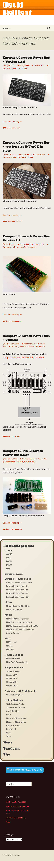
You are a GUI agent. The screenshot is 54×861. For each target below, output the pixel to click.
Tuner (8, 736)
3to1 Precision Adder (15, 703)
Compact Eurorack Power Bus (31, 65)
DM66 (9, 561)
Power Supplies (14, 655)
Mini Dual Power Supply (17, 662)
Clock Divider (12, 711)
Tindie (23, 157)
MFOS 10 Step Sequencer (17, 618)
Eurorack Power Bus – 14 (17, 586)
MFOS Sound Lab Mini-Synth (19, 622)
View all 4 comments (13, 529)
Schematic (33, 346)
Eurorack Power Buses (18, 579)
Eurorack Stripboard (15, 694)
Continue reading (12, 121)
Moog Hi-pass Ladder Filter (18, 605)
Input (8, 714)
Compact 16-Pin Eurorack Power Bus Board (23, 452)
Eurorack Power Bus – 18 (17, 589)
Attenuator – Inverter (15, 707)
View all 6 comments (13, 321)
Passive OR (11, 729)
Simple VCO (11, 685)
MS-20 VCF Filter (14, 609)
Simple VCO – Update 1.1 (16, 817)
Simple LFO (11, 674)
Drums (8, 550)
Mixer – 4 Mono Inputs (16, 721)
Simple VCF (11, 682)
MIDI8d (9, 645)
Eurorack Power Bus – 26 (17, 593)
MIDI (7, 638)
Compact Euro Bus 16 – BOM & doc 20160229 (23, 357)
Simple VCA (11, 678)
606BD (9, 554)
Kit (12, 247)
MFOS (8, 615)
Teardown (11, 748)
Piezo (8, 732)
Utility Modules (14, 700)
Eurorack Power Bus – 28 (17, 596)
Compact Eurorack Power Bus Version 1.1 (26, 237)
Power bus (15, 68)
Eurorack (14, 346)
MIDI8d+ (10, 649)
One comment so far (13, 221)
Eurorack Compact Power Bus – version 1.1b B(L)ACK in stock (26, 146)
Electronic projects (18, 545)
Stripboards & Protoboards (20, 691)
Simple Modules (14, 667)
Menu (5, 28)
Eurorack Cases (14, 574)
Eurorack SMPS (13, 658)
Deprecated (10, 461)
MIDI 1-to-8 (11, 642)
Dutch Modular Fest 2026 (16, 802)
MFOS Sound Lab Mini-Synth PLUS (22, 625)
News (7, 742)
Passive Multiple (13, 725)
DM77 (9, 564)
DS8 (8, 568)
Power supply (30, 461)
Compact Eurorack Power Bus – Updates (26, 337)
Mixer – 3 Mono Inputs (16, 718)
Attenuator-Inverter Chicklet (17, 806)
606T (8, 557)
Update (24, 68)
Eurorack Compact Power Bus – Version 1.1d (26, 59)
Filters (8, 602)
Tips (6, 754)
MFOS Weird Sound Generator (20, 629)
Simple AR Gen (13, 671)
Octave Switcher (13, 633)
